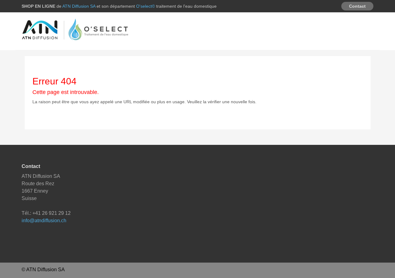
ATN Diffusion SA (79, 6)
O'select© (146, 6)
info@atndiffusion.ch (44, 220)
